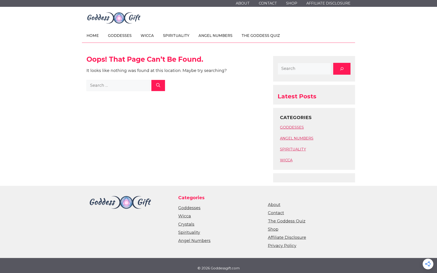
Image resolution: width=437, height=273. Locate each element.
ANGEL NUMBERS (296, 138)
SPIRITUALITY (293, 149)
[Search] (158, 85)
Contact (268, 3)
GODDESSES (292, 127)
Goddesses (120, 35)
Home (92, 35)
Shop (291, 3)
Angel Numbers (215, 35)
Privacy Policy (282, 245)
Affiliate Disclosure (328, 3)
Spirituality (176, 35)
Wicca (147, 35)
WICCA (286, 160)
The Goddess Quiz (260, 35)
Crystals (186, 224)
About (243, 3)
